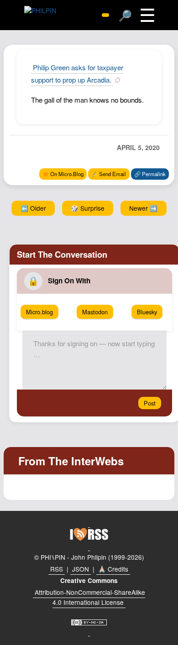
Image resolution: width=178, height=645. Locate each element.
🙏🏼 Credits (113, 568)
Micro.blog (39, 311)
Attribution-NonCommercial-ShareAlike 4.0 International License (90, 597)
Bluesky (147, 311)
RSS (56, 568)
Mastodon (95, 311)
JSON (80, 568)
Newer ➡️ (143, 208)
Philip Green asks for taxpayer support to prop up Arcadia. (77, 73)
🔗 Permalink (150, 173)
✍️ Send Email (108, 173)
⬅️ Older (33, 208)
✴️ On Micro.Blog (63, 173)
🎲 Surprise (88, 208)
